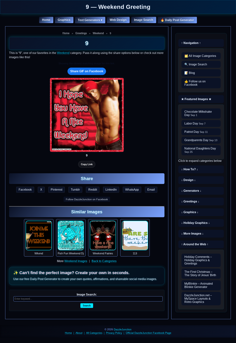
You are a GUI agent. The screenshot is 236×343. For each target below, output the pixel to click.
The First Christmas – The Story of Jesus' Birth (200, 273)
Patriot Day (196, 131)
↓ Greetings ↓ (190, 201)
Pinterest (56, 189)
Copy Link (87, 164)
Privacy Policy (114, 332)
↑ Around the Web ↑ (194, 244)
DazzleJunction (122, 329)
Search (87, 305)
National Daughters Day (200, 150)
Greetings (81, 33)
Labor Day (195, 123)
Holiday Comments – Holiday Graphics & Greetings (198, 260)
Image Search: (87, 294)
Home (46, 19)
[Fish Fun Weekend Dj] (71, 235)
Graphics (64, 19)
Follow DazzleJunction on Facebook (87, 199)
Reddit (92, 189)
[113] (135, 235)
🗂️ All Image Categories (200, 55)
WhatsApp (132, 189)
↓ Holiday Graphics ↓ (195, 222)
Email (151, 189)
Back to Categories (104, 261)
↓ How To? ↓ (189, 169)
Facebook (25, 189)
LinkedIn (111, 189)
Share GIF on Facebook (86, 71)
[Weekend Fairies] (103, 235)
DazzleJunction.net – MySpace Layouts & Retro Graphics (198, 298)
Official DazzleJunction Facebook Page (148, 332)
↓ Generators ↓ (191, 190)
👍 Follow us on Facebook (195, 83)
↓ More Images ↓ (192, 233)
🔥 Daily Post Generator (177, 20)
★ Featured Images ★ (196, 99)
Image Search (143, 19)
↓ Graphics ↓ (189, 212)
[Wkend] (39, 235)
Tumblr (75, 189)
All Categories (94, 332)
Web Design (118, 19)
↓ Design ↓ (188, 180)
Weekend (98, 33)
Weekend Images (75, 261)
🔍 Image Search (195, 64)
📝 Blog (189, 72)
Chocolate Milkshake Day (198, 113)
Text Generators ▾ (90, 20)
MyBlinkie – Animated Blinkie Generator (198, 285)
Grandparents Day (200, 140)
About (79, 332)
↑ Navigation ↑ (191, 43)
